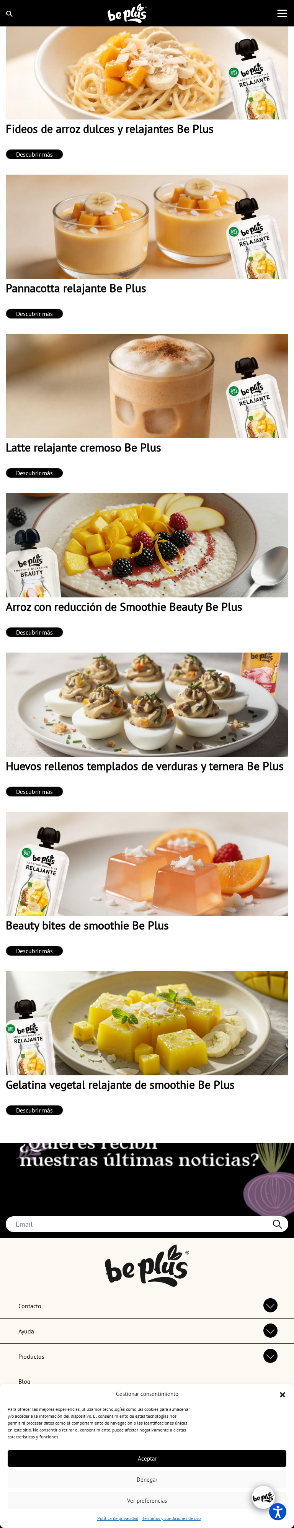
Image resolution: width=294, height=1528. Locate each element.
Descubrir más (34, 154)
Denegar (147, 1479)
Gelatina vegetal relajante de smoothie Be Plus (120, 1084)
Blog (24, 1381)
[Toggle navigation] (282, 13)
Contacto (29, 1306)
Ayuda (26, 1331)
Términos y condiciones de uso (171, 1518)
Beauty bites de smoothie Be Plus (87, 925)
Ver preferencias (147, 1500)
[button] (282, 1394)
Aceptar (147, 1458)
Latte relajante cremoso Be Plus (83, 447)
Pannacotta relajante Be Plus (76, 287)
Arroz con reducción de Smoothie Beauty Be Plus (124, 606)
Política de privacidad (117, 1518)
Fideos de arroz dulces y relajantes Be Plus (110, 128)
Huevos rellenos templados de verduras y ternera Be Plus (145, 765)
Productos (31, 1356)
